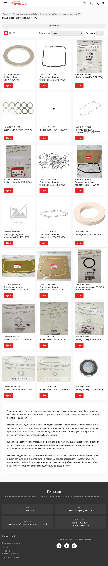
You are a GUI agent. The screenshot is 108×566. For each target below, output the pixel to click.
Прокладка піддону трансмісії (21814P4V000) (16, 288)
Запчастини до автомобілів (25, 14)
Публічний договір (10, 557)
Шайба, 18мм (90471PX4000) (18, 389)
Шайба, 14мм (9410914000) (53, 339)
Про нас (5, 547)
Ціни (8, 85)
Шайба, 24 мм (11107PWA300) (11, 78)
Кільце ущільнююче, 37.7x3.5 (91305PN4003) (89, 288)
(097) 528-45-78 (27, 510)
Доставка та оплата (11, 543)
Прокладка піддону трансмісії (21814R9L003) (16, 235)
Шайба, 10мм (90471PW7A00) (54, 389)
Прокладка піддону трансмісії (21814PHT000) (87, 131)
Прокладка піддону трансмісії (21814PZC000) (52, 235)
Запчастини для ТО (48, 14)
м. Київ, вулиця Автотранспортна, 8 (31, 524)
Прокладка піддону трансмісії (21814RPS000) (52, 183)
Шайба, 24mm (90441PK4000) (18, 130)
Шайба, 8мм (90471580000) (88, 234)
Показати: (90, 33)
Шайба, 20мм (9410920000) (17, 339)
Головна (6, 14)
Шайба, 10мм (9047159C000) (89, 389)
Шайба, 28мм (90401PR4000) (18, 182)
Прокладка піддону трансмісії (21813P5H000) (52, 78)
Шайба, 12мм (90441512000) (53, 130)
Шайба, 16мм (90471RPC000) (89, 77)
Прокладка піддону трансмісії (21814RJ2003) (87, 183)
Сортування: (44, 33)
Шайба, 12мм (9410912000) (88, 339)
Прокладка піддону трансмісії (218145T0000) (52, 288)
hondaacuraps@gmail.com (80, 510)
